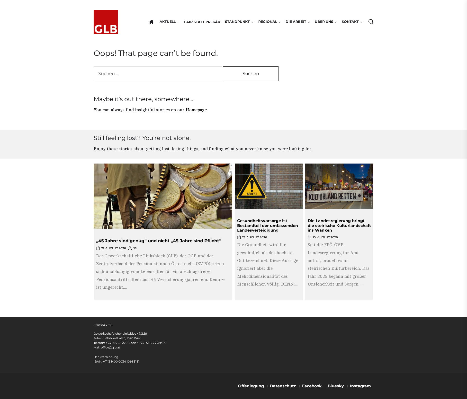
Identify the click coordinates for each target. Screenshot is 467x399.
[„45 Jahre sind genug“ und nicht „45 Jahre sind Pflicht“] (163, 196)
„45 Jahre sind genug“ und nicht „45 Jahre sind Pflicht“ (158, 240)
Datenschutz (283, 386)
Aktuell (168, 21)
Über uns (324, 21)
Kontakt (350, 21)
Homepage (196, 109)
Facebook (312, 386)
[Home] (151, 22)
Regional (267, 21)
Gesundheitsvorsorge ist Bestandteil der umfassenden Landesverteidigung (267, 225)
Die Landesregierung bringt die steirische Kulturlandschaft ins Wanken (339, 225)
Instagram (360, 386)
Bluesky (336, 386)
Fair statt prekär (202, 22)
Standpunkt (237, 21)
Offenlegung (251, 386)
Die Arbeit (296, 21)
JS (134, 248)
